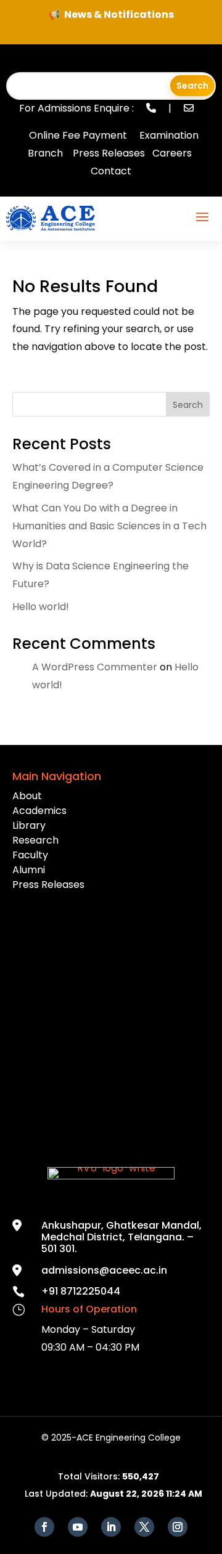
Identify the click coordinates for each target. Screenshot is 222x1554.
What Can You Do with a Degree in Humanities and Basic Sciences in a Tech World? (109, 526)
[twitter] (144, 1527)
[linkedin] (111, 1527)
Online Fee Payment (78, 135)
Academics (39, 810)
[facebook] (44, 1527)
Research (35, 840)
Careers (172, 153)
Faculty (30, 855)
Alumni (28, 870)
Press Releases (109, 153)
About (27, 796)
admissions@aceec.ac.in (104, 1270)
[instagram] (177, 1527)
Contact (111, 171)
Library (29, 825)
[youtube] (78, 1527)
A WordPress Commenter (94, 667)
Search (188, 405)
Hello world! (40, 607)
